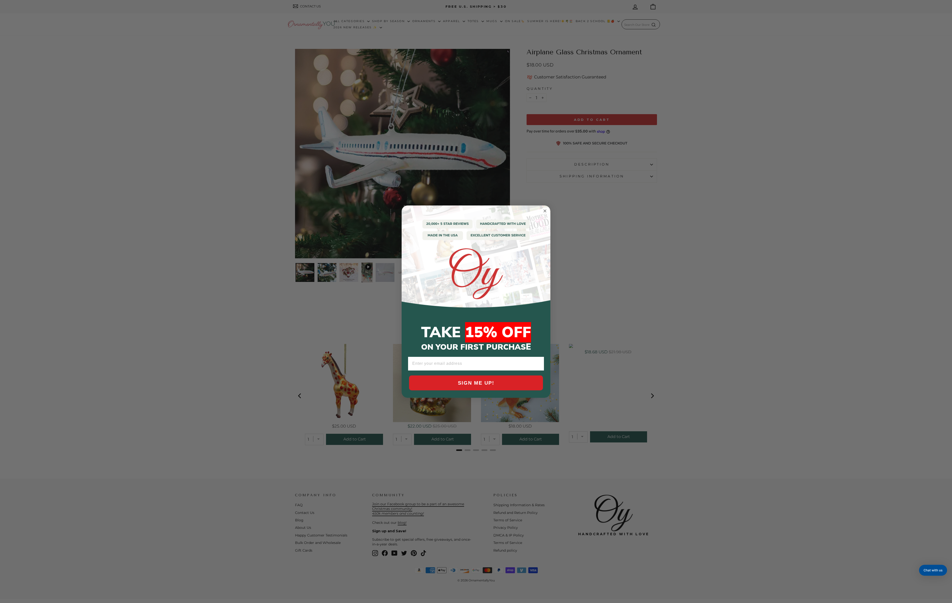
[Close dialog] (545, 211)
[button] (933, 570)
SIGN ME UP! (476, 383)
